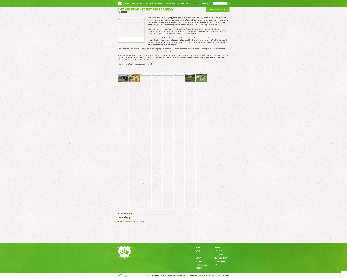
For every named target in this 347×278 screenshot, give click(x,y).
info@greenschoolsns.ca (205, 275)
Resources (140, 3)
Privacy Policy (225, 275)
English (195, 3)
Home (198, 247)
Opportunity (185, 3)
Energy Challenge (220, 258)
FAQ (178, 3)
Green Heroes (170, 3)
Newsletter (159, 3)
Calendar (149, 3)
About (127, 3)
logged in (129, 221)
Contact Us (217, 251)
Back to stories (218, 9)
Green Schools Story (125, 213)
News (133, 3)
